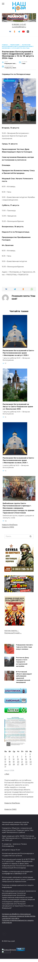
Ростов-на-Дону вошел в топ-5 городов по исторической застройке (22, 662)
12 (13, 759)
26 (14, 764)
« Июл (6, 774)
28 (22, 764)
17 (5, 762)
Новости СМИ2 (8, 527)
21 (22, 762)
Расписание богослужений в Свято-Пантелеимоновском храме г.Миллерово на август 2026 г (18, 353)
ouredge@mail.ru (19, 27)
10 (5, 759)
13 (18, 759)
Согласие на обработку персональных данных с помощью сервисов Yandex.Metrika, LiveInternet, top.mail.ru (18, 916)
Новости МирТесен (10, 525)
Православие (9, 80)
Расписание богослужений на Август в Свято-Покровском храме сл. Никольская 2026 (18, 406)
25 (10, 764)
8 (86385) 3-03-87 (19, 24)
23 (31, 762)
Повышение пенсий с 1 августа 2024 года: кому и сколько (24, 647)
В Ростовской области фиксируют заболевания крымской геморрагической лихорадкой (24, 677)
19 (13, 762)
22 (26, 762)
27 (18, 764)
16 (30, 759)
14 (22, 759)
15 (26, 759)
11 (9, 759)
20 (18, 762)
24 (5, 764)
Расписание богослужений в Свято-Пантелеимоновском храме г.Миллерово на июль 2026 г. (18, 460)
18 (9, 762)
